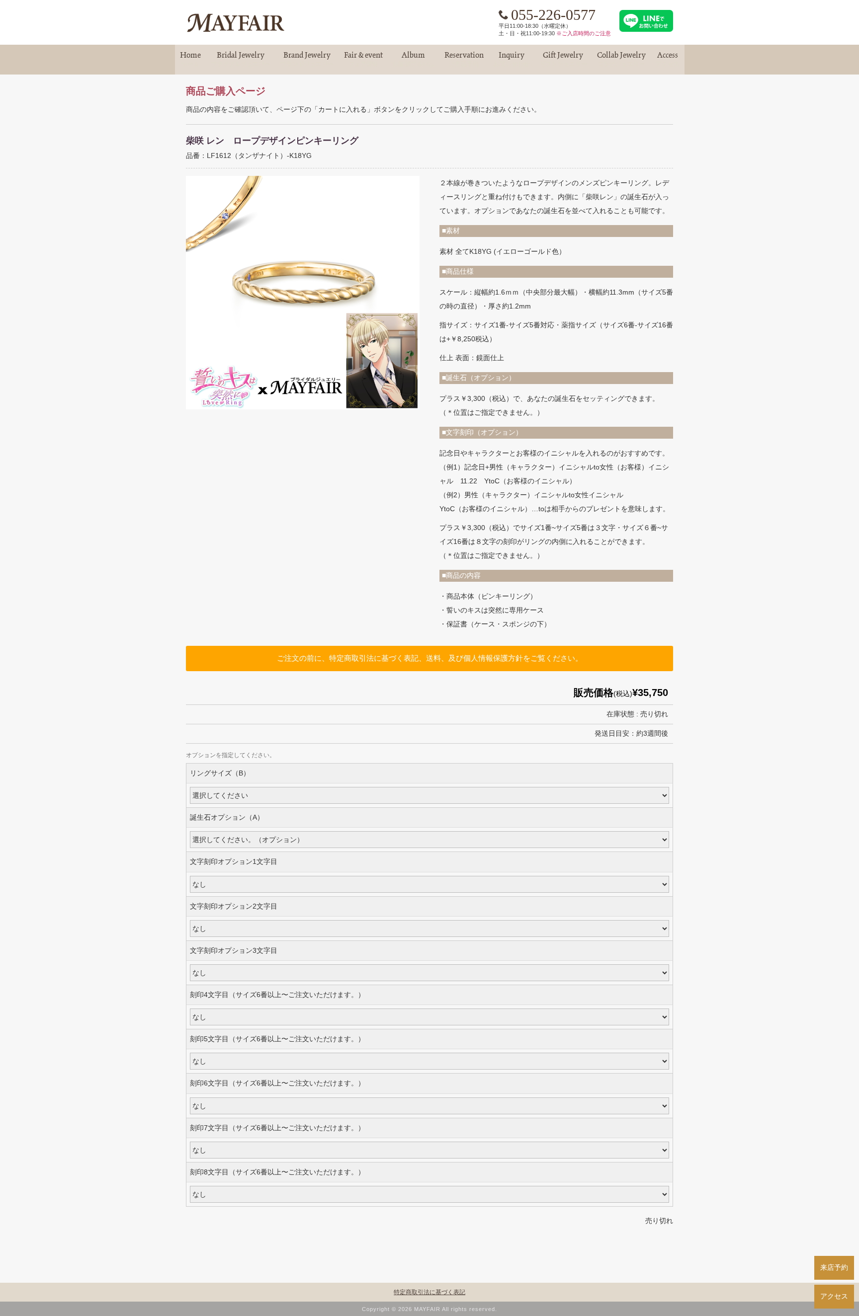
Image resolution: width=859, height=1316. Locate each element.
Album (413, 59)
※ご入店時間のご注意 (583, 33)
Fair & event (363, 59)
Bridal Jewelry (240, 59)
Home (190, 59)
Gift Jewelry (563, 59)
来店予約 (834, 1267)
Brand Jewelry (307, 59)
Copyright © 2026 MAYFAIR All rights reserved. (429, 1309)
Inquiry (511, 59)
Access (668, 59)
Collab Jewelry (621, 59)
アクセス (834, 1296)
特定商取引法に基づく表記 (429, 1292)
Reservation (464, 59)
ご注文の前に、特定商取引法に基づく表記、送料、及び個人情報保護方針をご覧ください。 (430, 658)
